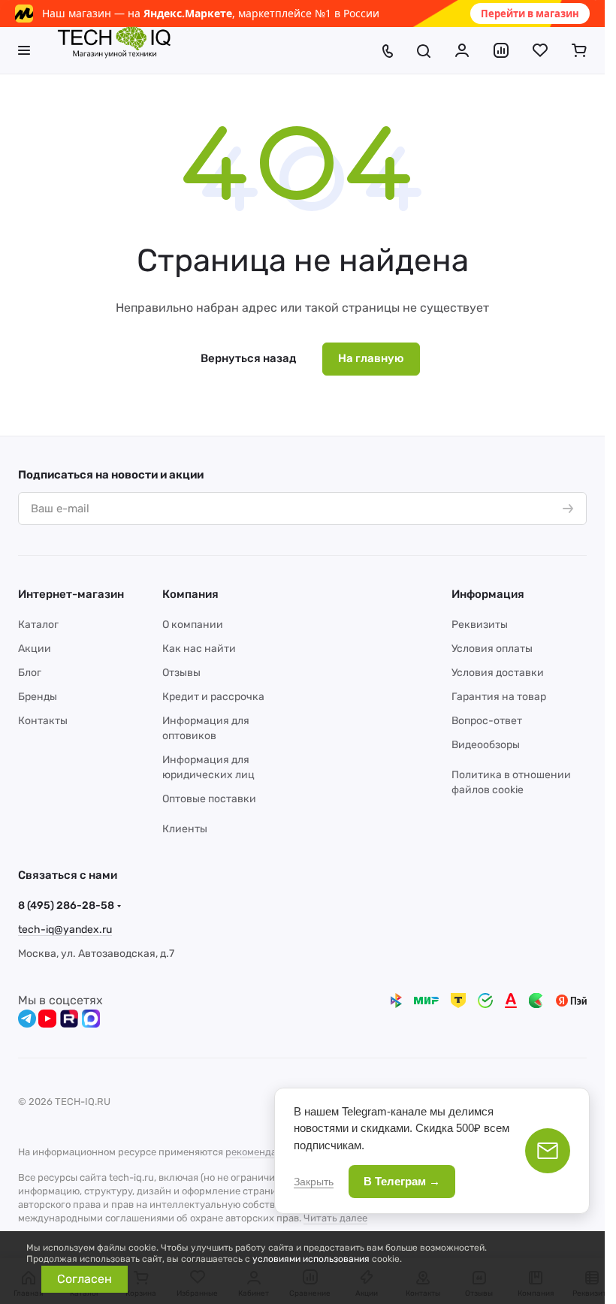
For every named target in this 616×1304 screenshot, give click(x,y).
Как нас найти (199, 648)
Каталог (38, 624)
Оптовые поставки (209, 798)
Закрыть (314, 1182)
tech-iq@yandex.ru (65, 929)
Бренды (37, 696)
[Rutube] (69, 1019)
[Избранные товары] (540, 50)
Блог (29, 672)
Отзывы (181, 672)
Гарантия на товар (498, 696)
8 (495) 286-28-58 (66, 905)
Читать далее (335, 1218)
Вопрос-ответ (486, 720)
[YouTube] (47, 1019)
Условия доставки (497, 672)
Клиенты (184, 829)
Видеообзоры (485, 744)
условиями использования (311, 1259)
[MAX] (91, 1019)
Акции (34, 648)
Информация (487, 594)
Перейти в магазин (530, 13)
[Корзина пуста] (579, 50)
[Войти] (462, 50)
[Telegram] (27, 1019)
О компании (192, 624)
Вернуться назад (248, 358)
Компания (190, 594)
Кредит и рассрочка (213, 696)
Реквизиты (479, 624)
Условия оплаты (492, 648)
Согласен (84, 1279)
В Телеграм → (402, 1181)
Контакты (43, 720)
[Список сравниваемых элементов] (501, 50)
